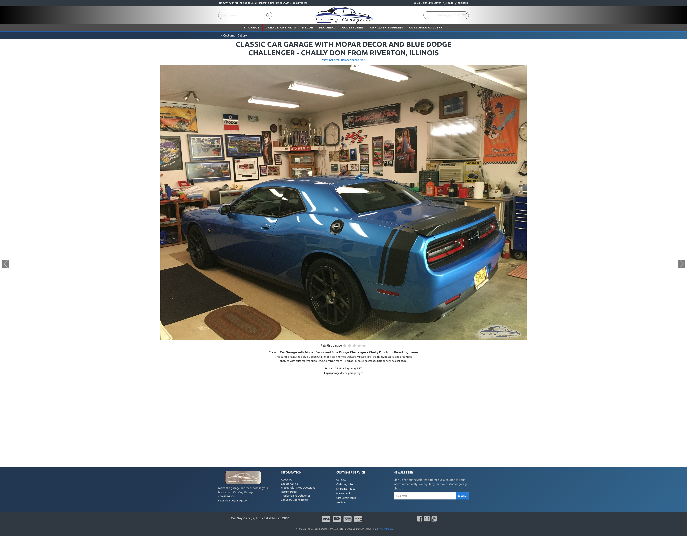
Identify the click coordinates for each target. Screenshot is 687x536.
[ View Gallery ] (330, 59)
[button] (681, 264)
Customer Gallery (235, 35)
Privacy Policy (385, 529)
